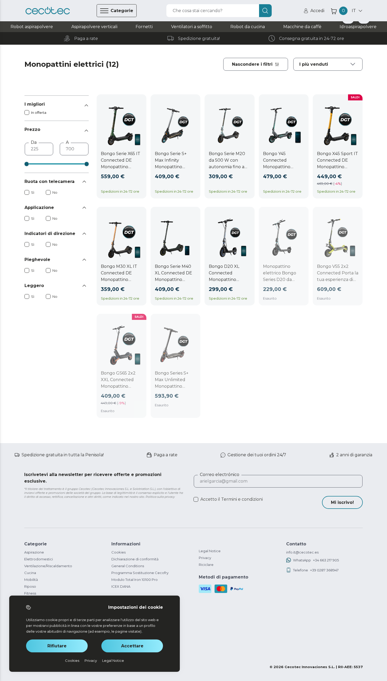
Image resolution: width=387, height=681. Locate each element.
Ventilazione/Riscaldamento (48, 566)
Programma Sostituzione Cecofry (139, 573)
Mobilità (31, 579)
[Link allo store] (47, 11)
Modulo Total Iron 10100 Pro (134, 579)
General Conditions (127, 566)
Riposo (30, 586)
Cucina (30, 573)
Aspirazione (34, 552)
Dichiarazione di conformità (134, 559)
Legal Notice (210, 551)
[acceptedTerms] (196, 499)
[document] (328, 64)
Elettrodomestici (38, 559)
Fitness (30, 593)
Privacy (205, 558)
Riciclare (206, 564)
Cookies (118, 552)
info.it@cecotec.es (302, 552)
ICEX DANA (120, 586)
